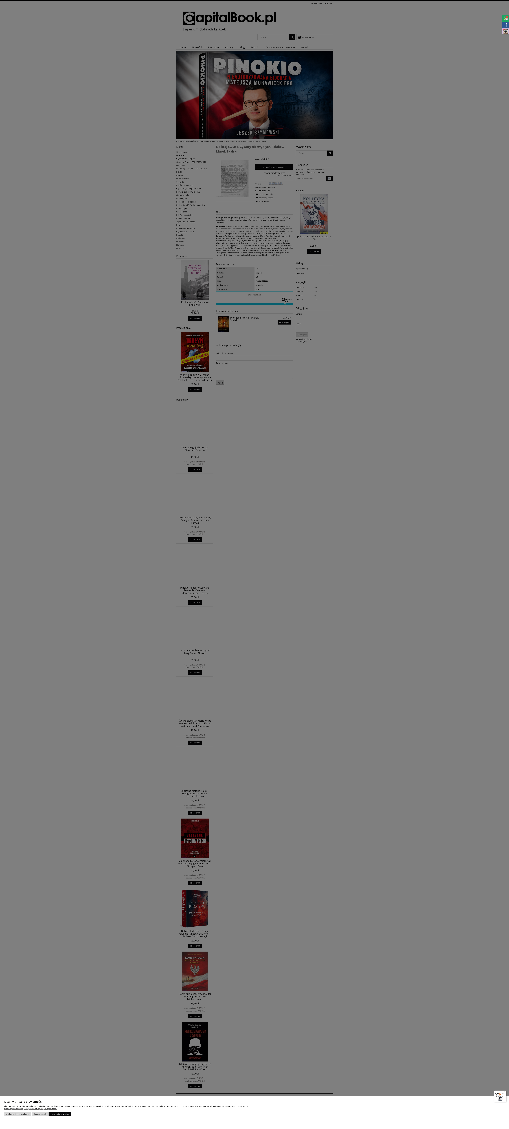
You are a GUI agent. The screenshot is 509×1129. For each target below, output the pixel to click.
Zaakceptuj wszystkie (60, 1114)
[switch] (500, 1099)
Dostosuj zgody (40, 1114)
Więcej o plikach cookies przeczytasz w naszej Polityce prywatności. (30, 1108)
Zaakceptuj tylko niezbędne (18, 1114)
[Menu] (504, 1092)
